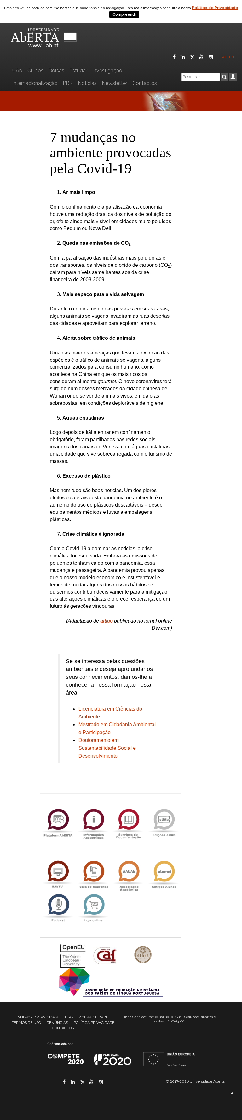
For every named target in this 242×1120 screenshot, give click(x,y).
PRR (68, 83)
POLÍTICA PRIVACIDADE (94, 1022)
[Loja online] (93, 908)
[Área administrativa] (232, 1093)
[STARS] (143, 955)
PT (224, 57)
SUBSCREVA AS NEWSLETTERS (45, 1017)
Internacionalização (35, 83)
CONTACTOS (63, 1028)
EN (232, 57)
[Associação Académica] (128, 874)
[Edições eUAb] (164, 823)
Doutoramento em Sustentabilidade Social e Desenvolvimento (107, 748)
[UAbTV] (58, 874)
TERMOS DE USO (26, 1022)
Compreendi (124, 14)
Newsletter (114, 83)
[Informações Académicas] (93, 823)
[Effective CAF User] (105, 955)
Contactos (144, 83)
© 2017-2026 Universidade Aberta (195, 1081)
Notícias (87, 83)
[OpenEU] (73, 955)
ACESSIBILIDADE (93, 1017)
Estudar (78, 71)
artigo (106, 620)
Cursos (35, 71)
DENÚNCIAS (57, 1022)
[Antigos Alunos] (164, 874)
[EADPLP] (111, 982)
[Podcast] (58, 908)
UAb (17, 71)
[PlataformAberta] (58, 823)
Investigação (107, 71)
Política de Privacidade (215, 7)
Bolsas (56, 71)
